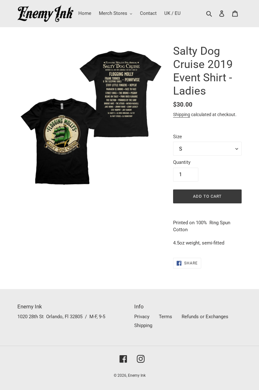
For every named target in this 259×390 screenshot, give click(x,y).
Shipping (181, 114)
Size (177, 136)
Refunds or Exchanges (205, 316)
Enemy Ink (137, 375)
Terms (165, 316)
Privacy (141, 316)
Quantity (181, 162)
